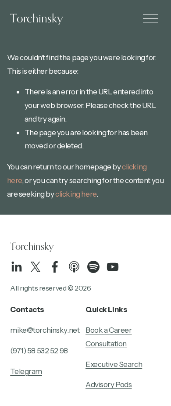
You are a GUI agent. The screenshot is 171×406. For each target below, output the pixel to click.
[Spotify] (93, 267)
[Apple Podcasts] (74, 267)
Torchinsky (36, 18)
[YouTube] (113, 267)
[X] (35, 267)
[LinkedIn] (16, 267)
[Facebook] (55, 267)
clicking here (75, 193)
